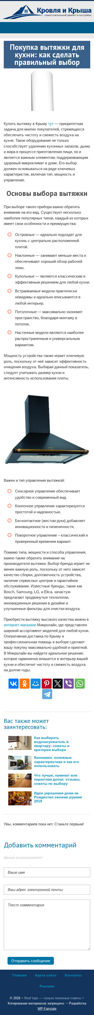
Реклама (47, 986)
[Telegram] (47, 694)
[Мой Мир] (36, 684)
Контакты (73, 975)
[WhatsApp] (80, 684)
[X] (58, 684)
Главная (19, 975)
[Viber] (69, 684)
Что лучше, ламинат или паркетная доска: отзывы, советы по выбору (57, 779)
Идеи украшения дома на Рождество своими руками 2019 (58, 797)
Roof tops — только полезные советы (52, 998)
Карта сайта (45, 975)
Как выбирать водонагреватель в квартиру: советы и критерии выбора (51, 744)
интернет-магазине (20, 625)
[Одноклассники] (25, 684)
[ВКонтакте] (14, 684)
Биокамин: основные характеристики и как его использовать (56, 762)
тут (51, 123)
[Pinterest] (47, 684)
